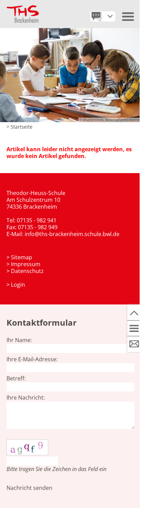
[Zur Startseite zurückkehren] (23, 8)
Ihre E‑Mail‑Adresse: (32, 359)
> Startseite (20, 126)
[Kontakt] (134, 344)
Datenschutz (27, 271)
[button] (128, 14)
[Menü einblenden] (134, 328)
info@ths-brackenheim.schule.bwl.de (72, 234)
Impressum (25, 264)
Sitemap (21, 257)
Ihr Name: (19, 340)
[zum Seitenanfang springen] (134, 313)
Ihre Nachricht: (26, 397)
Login (18, 284)
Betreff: (16, 378)
